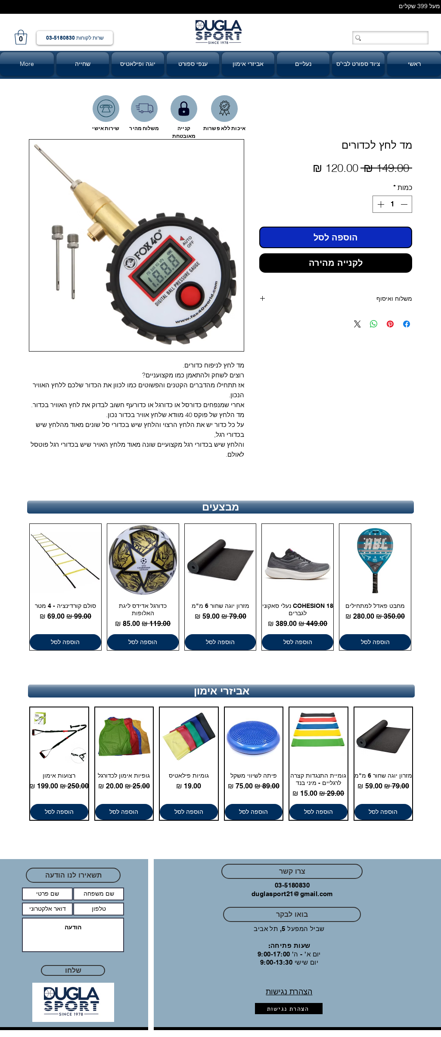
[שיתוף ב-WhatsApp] (374, 326)
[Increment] (380, 206)
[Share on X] (357, 326)
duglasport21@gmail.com (292, 895)
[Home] (106, 108)
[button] (21, 37)
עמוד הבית (396, 110)
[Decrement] (405, 206)
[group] (220, 589)
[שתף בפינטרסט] (390, 326)
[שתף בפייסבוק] (406, 326)
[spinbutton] (392, 206)
